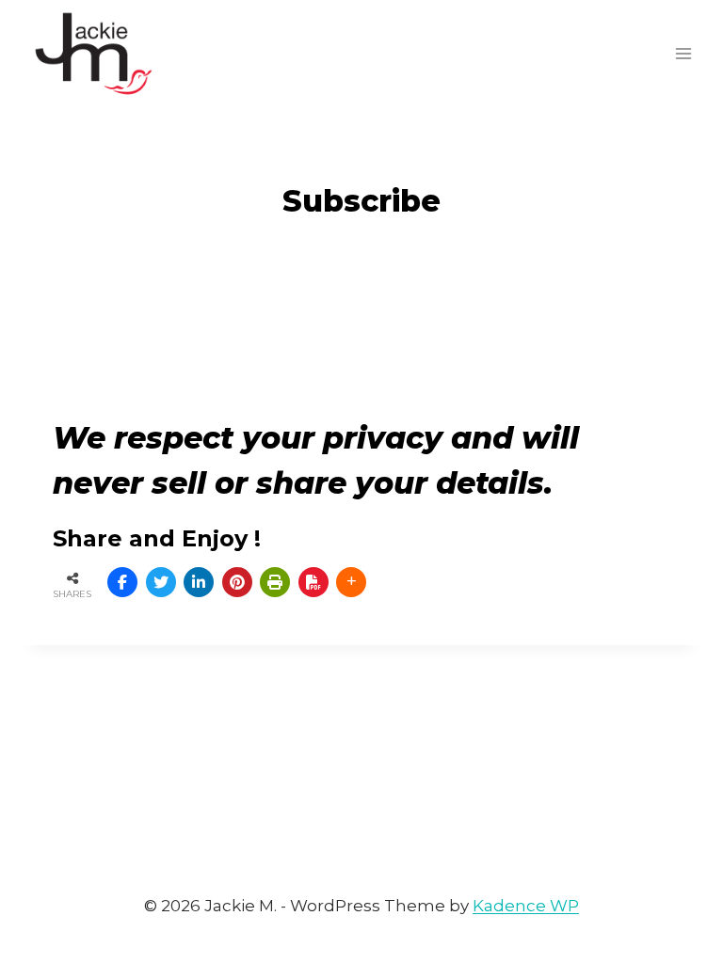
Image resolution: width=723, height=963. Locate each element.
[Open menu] (683, 53)
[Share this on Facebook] (122, 582)
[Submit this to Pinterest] (237, 582)
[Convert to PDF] (313, 582)
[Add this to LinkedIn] (199, 582)
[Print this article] (275, 582)
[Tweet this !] (161, 582)
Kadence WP (526, 905)
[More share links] (351, 582)
